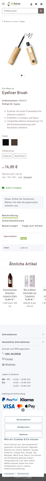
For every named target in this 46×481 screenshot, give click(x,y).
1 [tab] (21, 75)
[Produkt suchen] (41, 11)
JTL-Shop (28, 477)
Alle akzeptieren (23, 419)
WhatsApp (10, 364)
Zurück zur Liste (11, 21)
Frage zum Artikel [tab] (32, 226)
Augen (17, 103)
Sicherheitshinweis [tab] (13, 221)
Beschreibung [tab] (10, 215)
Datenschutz (23, 473)
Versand (27, 177)
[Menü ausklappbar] (3, 2)
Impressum (9, 473)
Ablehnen (23, 434)
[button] (31, 4)
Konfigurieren (24, 427)
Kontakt (9, 359)
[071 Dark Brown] (14, 142)
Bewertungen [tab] (10, 226)
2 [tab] (24, 75)
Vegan (23, 238)
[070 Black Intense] (5, 142)
